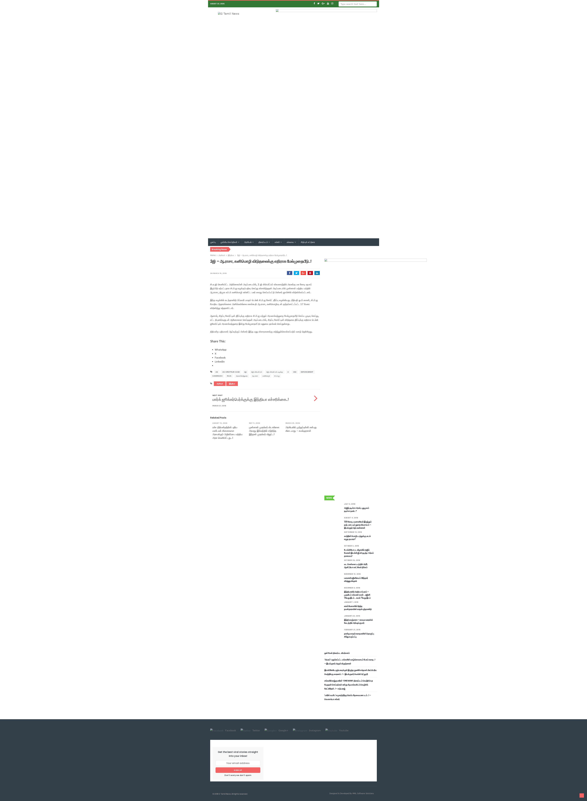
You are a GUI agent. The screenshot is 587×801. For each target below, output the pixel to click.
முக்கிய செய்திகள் (229, 242)
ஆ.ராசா (255, 376)
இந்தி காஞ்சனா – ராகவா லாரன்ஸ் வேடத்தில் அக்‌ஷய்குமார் (358, 621)
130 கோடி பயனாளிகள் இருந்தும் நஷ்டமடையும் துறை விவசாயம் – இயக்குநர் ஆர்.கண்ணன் (357, 524)
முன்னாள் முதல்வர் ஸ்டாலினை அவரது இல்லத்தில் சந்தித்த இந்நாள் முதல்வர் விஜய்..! (264, 431)
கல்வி (277, 242)
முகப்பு (213, 242)
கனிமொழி (266, 376)
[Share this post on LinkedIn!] (317, 273)
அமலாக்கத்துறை (242, 376)
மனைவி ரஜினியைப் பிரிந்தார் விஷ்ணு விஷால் (356, 579)
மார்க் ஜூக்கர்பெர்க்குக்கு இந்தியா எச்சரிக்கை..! (250, 399)
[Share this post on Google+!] (303, 273)
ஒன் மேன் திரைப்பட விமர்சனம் (337, 653)
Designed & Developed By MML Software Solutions (351, 793)
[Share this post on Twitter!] (296, 273)
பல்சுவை (290, 242)
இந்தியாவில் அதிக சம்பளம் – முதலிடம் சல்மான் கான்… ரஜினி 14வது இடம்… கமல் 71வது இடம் (357, 594)
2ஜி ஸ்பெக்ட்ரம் (256, 372)
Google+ (283, 730)
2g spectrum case (231, 372)
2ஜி (245, 372)
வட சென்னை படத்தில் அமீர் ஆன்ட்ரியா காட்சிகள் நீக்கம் (355, 566)
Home (213, 255)
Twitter (256, 730)
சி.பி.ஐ (276, 376)
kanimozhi (217, 376)
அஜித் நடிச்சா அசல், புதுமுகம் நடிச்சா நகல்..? (356, 509)
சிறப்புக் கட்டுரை (308, 242)
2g (217, 372)
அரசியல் (248, 242)
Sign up (238, 770)
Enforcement (307, 372)
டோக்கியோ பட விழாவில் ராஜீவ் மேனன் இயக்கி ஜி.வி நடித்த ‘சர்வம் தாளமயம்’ (359, 552)
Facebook (230, 730)
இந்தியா (231, 255)
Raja (229, 376)
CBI (294, 372)
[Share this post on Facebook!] (289, 273)
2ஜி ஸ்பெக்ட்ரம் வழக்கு (274, 372)
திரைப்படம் (263, 242)
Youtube (343, 730)
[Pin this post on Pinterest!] (310, 273)
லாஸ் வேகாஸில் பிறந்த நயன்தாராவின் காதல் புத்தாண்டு (358, 608)
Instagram (314, 730)
